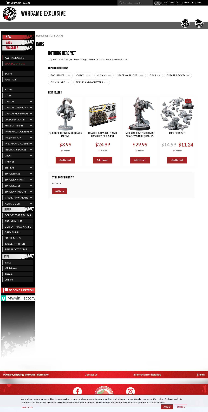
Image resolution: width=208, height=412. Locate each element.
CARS (8, 95)
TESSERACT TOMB (16, 249)
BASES (9, 89)
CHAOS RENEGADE (16, 113)
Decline (181, 406)
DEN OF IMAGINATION (19, 226)
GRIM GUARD (60, 82)
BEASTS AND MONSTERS (91, 82)
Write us (59, 191)
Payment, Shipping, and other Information (26, 374)
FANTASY (10, 79)
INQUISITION (13, 137)
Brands (201, 374)
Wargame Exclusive (43, 14)
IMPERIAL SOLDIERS (17, 131)
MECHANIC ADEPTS (17, 143)
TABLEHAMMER (15, 243)
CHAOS (9, 101)
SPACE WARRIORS (15, 191)
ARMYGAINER (13, 220)
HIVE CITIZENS (14, 125)
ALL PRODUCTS (14, 57)
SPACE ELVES (12, 185)
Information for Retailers (147, 374)
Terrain (9, 273)
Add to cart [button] (65, 160)
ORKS (8, 155)
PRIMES (9, 161)
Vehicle (9, 279)
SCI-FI (8, 73)
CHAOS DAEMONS (16, 107)
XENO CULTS (13, 203)
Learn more (26, 407)
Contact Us (91, 374)
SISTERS (9, 167)
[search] (120, 2)
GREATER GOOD (15, 119)
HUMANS (104, 75)
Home (39, 35)
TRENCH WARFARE (16, 197)
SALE (9, 42)
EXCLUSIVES (60, 75)
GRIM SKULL (12, 232)
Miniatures (11, 268)
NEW (8, 37)
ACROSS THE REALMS (18, 215)
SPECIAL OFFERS (15, 63)
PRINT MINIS (13, 237)
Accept (166, 406)
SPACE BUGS (12, 173)
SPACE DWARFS (14, 179)
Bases (8, 262)
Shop (46, 35)
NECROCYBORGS (15, 149)
